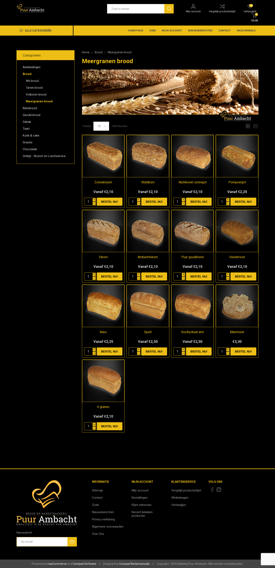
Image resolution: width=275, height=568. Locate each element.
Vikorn (103, 257)
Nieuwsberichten (200, 30)
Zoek (152, 30)
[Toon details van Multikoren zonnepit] (193, 156)
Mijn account (193, 11)
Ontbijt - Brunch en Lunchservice (44, 156)
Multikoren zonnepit (193, 182)
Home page (135, 30)
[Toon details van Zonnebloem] (103, 156)
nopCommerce (57, 563)
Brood (27, 74)
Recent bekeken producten (142, 514)
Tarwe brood (34, 87)
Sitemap (97, 490)
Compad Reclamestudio (134, 563)
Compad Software (84, 563)
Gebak (27, 122)
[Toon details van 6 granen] (103, 381)
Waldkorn (147, 182)
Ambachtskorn (148, 257)
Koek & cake (31, 135)
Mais (103, 332)
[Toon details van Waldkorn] (148, 156)
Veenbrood (237, 257)
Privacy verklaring (103, 519)
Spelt (148, 332)
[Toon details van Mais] (103, 306)
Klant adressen (141, 505)
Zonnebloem (103, 182)
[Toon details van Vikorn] (103, 231)
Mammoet (237, 332)
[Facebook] (212, 489)
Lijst (255, 126)
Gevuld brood (31, 115)
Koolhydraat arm (192, 332)
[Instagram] (219, 489)
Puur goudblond (192, 257)
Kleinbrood (30, 108)
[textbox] (135, 8)
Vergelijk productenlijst (222, 11)
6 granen (103, 407)
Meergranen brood (39, 101)
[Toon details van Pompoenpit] (237, 156)
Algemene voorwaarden (107, 526)
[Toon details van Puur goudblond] (193, 231)
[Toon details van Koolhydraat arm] (193, 306)
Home (86, 52)
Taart (26, 128)
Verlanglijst (178, 505)
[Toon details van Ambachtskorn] (148, 231)
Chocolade (30, 149)
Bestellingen (140, 497)
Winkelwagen (179, 497)
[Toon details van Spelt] (148, 306)
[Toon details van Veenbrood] (237, 231)
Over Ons (98, 534)
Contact (224, 30)
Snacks (27, 142)
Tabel (248, 126)
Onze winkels (246, 30)
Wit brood (32, 81)
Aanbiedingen (31, 67)
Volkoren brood (36, 94)
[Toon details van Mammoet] (237, 306)
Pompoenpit (237, 182)
